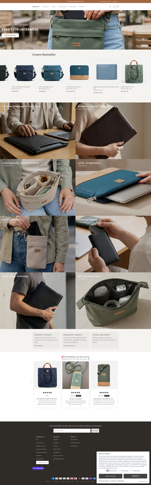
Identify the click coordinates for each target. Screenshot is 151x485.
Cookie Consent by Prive (143, 481)
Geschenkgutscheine (58, 459)
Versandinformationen (41, 452)
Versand (77, 481)
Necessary (113, 470)
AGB (73, 481)
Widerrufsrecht (57, 481)
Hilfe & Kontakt (40, 442)
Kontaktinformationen (90, 481)
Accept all (135, 476)
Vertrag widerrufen (42, 462)
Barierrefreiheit (40, 459)
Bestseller (55, 439)
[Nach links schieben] (72, 98)
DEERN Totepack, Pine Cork (127, 87)
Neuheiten (55, 442)
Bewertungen (74, 446)
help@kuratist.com (41, 446)
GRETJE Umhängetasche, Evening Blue (21, 87)
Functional (125, 470)
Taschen (55, 446)
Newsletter (38, 455)
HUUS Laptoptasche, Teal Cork (73, 87)
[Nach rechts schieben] (79, 98)
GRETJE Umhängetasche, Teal (46, 87)
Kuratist (50, 481)
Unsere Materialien (68, 346)
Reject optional (110, 476)
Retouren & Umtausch (41, 449)
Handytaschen (56, 452)
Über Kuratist (38, 346)
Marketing (136, 470)
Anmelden (95, 430)
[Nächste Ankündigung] (92, 1)
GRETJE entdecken (10, 35)
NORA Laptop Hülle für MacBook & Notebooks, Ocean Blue (106, 87)
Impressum (82, 481)
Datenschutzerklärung (66, 481)
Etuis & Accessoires (58, 455)
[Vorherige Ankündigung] (58, 1)
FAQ (37, 439)
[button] (46, 6)
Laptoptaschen (57, 449)
